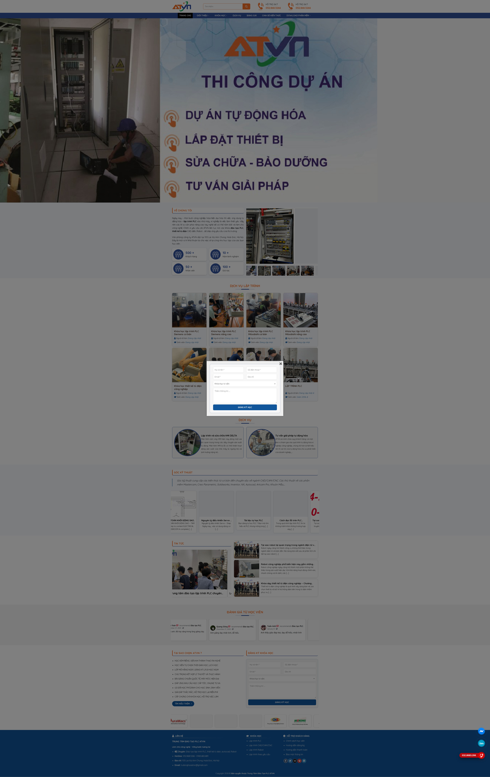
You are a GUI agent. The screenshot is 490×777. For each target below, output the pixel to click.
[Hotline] (481, 755)
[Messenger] (481, 731)
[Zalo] (481, 743)
